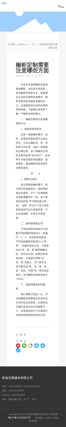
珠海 (56, 417)
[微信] (24, 345)
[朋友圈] (30, 345)
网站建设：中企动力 (44, 418)
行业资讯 (34, 44)
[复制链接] (18, 350)
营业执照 (33, 420)
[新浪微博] (18, 345)
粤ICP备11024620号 (19, 417)
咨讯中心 (22, 44)
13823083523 (15, 386)
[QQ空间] (42, 345)
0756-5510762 (32, 386)
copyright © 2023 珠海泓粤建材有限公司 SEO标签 (33, 414)
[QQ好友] (36, 345)
